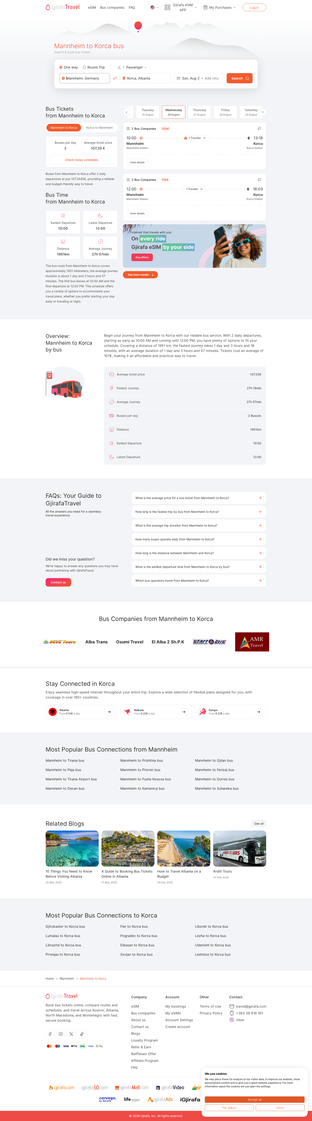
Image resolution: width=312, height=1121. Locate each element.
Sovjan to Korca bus (136, 954)
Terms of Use (210, 1006)
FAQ (132, 7)
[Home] (63, 7)
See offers (142, 257)
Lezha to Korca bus (210, 936)
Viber (240, 1020)
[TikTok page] (82, 1034)
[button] (199, 498)
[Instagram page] (60, 1034)
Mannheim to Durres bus (214, 779)
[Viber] (231, 1019)
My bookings (175, 1006)
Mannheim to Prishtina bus (141, 760)
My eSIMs (173, 1013)
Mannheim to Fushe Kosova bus (145, 779)
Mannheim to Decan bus (65, 788)
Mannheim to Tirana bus (65, 760)
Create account (177, 1027)
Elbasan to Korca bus (137, 945)
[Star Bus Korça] (210, 642)
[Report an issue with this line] (259, 128)
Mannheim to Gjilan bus (214, 760)
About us (138, 1020)
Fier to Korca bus (134, 926)
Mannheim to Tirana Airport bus (71, 779)
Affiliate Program (145, 1060)
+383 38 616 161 (249, 1013)
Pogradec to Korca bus (138, 936)
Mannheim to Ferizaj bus (214, 770)
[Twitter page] (71, 1034)
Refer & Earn (141, 1047)
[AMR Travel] (252, 641)
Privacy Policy (211, 1013)
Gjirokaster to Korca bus (65, 926)
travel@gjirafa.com (251, 1006)
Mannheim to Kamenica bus (142, 788)
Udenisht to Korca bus (213, 945)
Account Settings (179, 1020)
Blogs (135, 1033)
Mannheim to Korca (64, 127)
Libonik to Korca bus (211, 926)
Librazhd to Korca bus (63, 945)
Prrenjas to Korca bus (63, 954)
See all (258, 823)
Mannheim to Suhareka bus (217, 788)
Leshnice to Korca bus (212, 954)
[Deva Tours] (60, 642)
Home (50, 978)
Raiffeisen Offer (143, 1054)
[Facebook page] (50, 1034)
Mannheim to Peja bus (63, 770)
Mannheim (67, 978)
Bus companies (112, 7)
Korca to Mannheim (99, 127)
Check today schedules (81, 160)
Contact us (58, 582)
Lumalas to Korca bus (63, 936)
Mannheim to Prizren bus (140, 770)
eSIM (92, 7)
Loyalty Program (144, 1040)
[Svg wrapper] (61, 1088)
